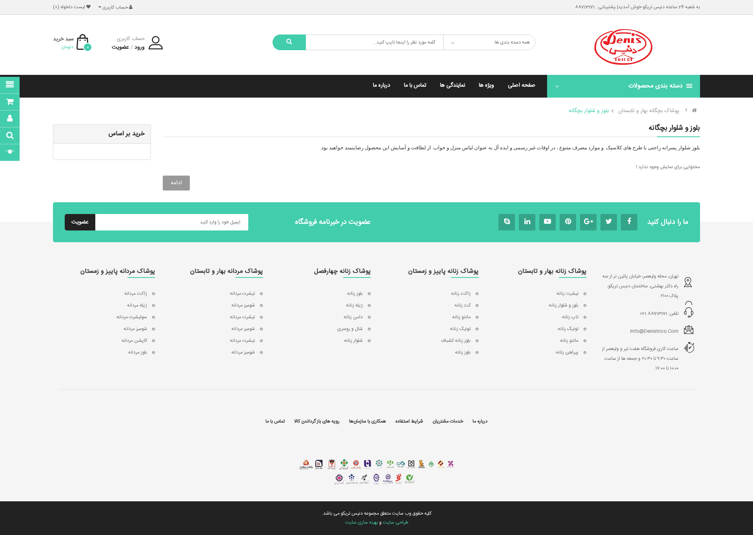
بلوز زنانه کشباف (456, 341)
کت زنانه (463, 305)
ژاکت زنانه (461, 293)
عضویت (120, 47)
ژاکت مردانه (135, 293)
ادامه (176, 183)
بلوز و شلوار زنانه (563, 305)
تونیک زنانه (568, 329)
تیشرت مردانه (242, 293)
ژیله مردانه (137, 305)
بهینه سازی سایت (361, 522)
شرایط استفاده (409, 421)
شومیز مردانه (243, 305)
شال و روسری (350, 329)
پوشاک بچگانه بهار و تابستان (648, 111)
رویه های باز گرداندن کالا (317, 421)
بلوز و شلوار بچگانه (589, 111)
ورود (140, 47)
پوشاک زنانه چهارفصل (342, 272)
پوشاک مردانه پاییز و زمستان (117, 272)
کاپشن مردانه (134, 341)
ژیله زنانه (354, 305)
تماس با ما (275, 421)
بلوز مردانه (137, 352)
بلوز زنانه (463, 352)
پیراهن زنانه (567, 352)
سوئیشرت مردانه (131, 317)
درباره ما (480, 421)
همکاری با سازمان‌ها (367, 421)
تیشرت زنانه (567, 293)
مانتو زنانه (569, 341)
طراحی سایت (395, 522)
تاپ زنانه (570, 317)
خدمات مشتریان (448, 421)
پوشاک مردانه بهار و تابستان (226, 272)
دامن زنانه (353, 317)
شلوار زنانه (353, 341)
